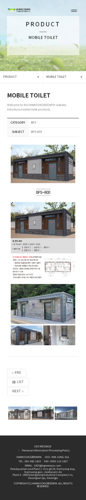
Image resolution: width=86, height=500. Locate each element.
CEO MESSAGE (42, 446)
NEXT (16, 391)
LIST (20, 382)
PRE (18, 373)
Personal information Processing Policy (46, 450)
